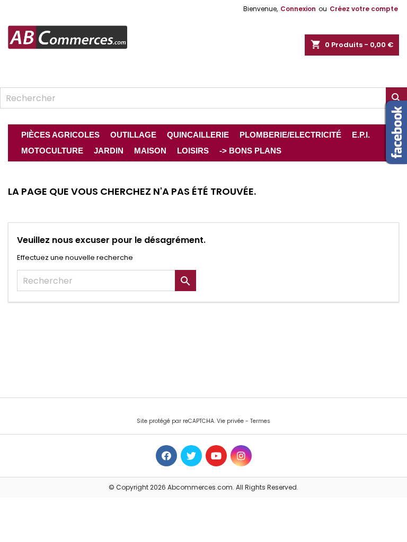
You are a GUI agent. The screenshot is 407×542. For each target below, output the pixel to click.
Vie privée (230, 421)
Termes (260, 421)
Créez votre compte (364, 8)
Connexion (298, 8)
